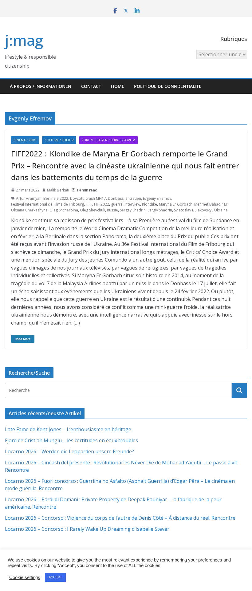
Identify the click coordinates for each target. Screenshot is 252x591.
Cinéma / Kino (25, 140)
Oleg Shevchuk (92, 210)
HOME (117, 86)
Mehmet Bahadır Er (210, 204)
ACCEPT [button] (55, 577)
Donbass (116, 198)
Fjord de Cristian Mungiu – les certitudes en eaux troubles (71, 440)
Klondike (149, 204)
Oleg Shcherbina (63, 210)
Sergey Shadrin (133, 210)
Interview (132, 204)
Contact (91, 86)
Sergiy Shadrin (160, 210)
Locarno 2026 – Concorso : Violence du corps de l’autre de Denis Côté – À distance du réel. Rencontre (120, 517)
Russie (112, 210)
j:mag (24, 40)
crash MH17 (95, 198)
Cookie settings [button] (24, 577)
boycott (77, 198)
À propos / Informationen (40, 86)
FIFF (89, 204)
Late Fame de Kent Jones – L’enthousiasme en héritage (68, 429)
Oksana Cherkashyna (29, 210)
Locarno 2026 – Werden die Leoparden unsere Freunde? (69, 451)
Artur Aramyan (28, 198)
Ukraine (221, 210)
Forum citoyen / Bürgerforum (108, 140)
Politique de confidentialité (167, 86)
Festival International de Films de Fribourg (47, 204)
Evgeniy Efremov (157, 198)
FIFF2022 (101, 204)
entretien (133, 198)
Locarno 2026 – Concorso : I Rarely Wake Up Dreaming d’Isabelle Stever (87, 529)
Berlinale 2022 (55, 198)
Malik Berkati (58, 190)
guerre (117, 204)
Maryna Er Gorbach (175, 204)
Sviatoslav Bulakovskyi (193, 210)
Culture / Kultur (59, 140)
